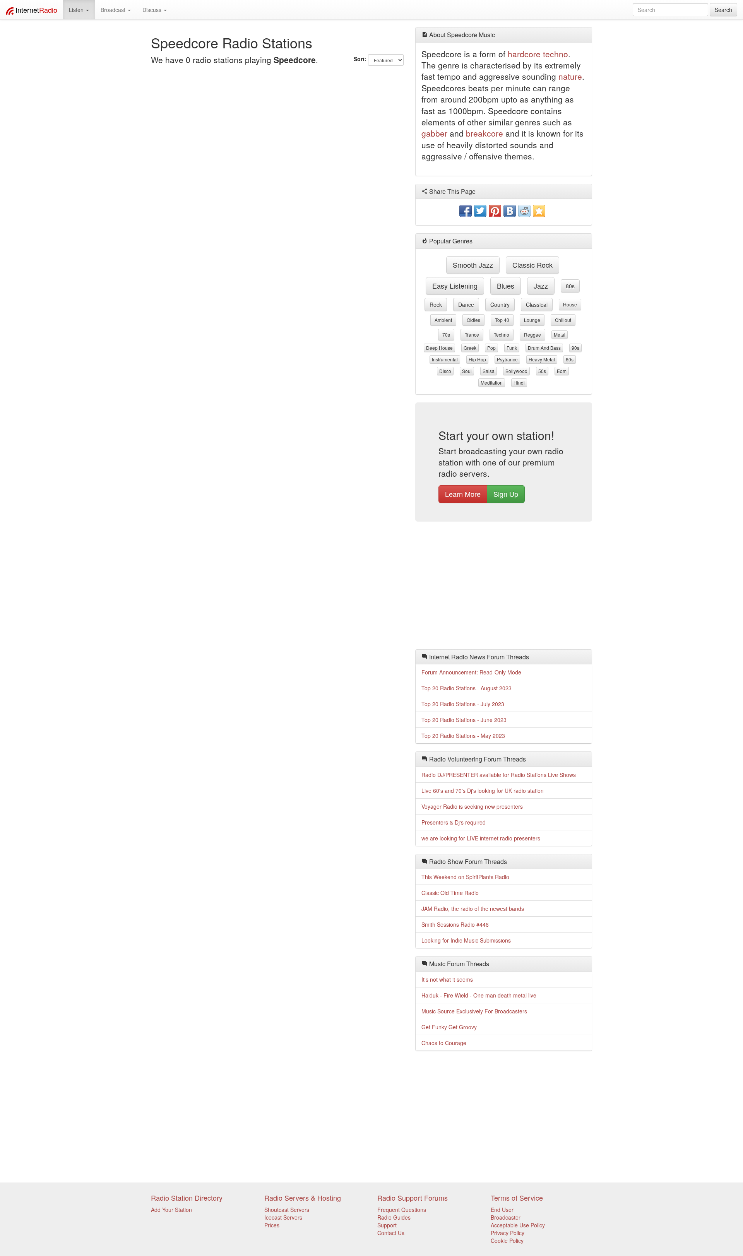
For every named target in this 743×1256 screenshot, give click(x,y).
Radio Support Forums (412, 1198)
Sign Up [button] (505, 494)
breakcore (484, 133)
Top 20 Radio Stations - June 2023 (464, 720)
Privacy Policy (507, 1233)
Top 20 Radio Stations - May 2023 (463, 735)
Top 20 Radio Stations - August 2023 (466, 688)
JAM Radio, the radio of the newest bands (472, 908)
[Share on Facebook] (465, 211)
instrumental (445, 359)
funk (512, 347)
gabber (434, 133)
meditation (492, 382)
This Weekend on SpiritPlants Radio (465, 877)
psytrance (507, 359)
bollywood (516, 371)
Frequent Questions (401, 1209)
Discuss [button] (152, 10)
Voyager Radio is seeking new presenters (472, 806)
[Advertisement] (503, 587)
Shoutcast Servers (286, 1209)
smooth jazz (473, 265)
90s (575, 347)
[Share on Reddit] (524, 211)
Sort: (360, 59)
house (570, 304)
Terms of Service (517, 1198)
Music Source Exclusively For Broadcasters (474, 1011)
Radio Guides (394, 1217)
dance (466, 304)
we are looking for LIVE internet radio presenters (480, 838)
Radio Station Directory (187, 1198)
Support (387, 1225)
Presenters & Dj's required (453, 822)
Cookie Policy (507, 1240)
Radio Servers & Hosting (302, 1198)
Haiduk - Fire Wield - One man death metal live (478, 995)
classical (537, 304)
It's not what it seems (447, 979)
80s (570, 286)
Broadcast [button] (114, 10)
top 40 (502, 320)
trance (472, 334)
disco (445, 371)
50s (542, 371)
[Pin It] (495, 211)
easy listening (455, 286)
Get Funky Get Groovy (449, 1027)
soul (467, 371)
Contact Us (390, 1233)
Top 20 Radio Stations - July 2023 (462, 704)
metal (559, 334)
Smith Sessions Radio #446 (455, 924)
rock (436, 304)
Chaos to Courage (443, 1043)
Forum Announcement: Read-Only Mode (471, 672)
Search (723, 10)
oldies (473, 320)
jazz (541, 286)
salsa (489, 371)
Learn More (463, 494)
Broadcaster (505, 1217)
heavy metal (542, 359)
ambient (443, 320)
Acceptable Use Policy (518, 1225)
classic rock (532, 265)
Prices (271, 1225)
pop (491, 347)
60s (570, 359)
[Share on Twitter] (480, 211)
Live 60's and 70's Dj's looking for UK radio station (482, 790)
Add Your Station (171, 1209)
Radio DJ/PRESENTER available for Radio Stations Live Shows (498, 775)
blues (505, 286)
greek (470, 347)
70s (446, 334)
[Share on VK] (509, 211)
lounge (532, 320)
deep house (439, 347)
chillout (563, 320)
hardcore (524, 54)
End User (502, 1209)
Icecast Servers (283, 1217)
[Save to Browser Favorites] (539, 211)
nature (570, 76)
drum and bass (544, 347)
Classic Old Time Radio (450, 893)
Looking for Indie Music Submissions (466, 940)
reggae (532, 334)
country (500, 304)
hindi (519, 382)
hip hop (477, 359)
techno (555, 54)
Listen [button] (77, 10)
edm (562, 371)
